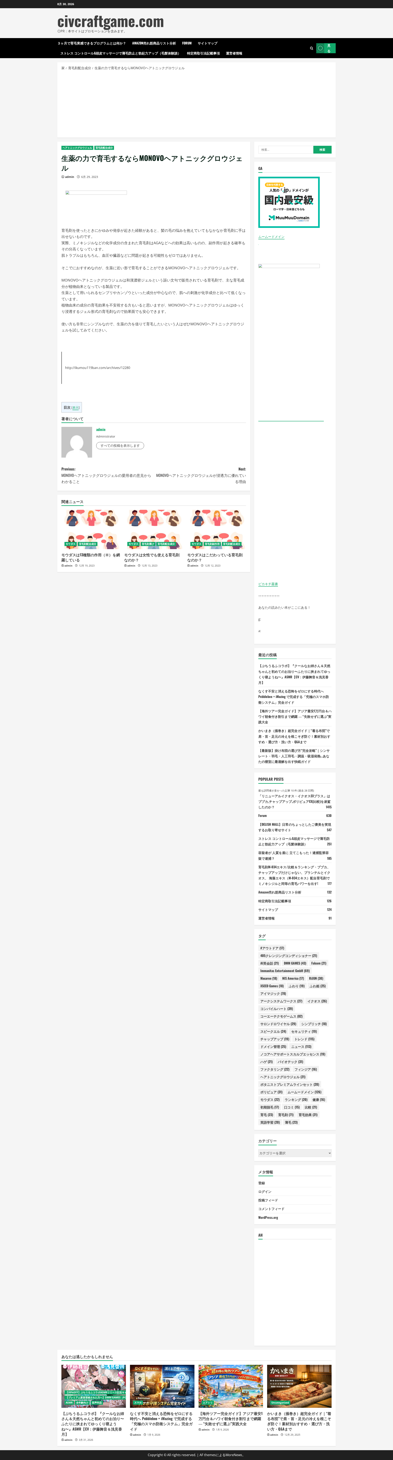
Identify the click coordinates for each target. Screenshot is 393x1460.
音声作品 (97, 1402)
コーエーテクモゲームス (281, 1016)
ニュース (301, 1046)
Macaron (268, 978)
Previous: (106, 475)
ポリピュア (271, 1091)
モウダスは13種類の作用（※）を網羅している (90, 557)
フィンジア (306, 1069)
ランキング (296, 1099)
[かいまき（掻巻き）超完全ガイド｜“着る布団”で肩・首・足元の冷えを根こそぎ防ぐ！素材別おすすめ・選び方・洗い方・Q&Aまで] (299, 1386)
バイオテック (290, 1061)
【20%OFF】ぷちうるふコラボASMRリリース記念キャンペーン (101, 1392)
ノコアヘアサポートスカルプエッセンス (292, 1054)
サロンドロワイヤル (278, 1023)
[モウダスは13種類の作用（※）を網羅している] (90, 529)
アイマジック (273, 993)
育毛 (266, 1114)
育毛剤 (286, 1114)
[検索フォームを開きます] (311, 48)
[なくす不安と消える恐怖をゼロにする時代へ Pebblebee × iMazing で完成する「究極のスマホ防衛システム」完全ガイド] (162, 1386)
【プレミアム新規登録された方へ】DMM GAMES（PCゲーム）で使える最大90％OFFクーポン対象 (121, 1397)
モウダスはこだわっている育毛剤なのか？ (215, 557)
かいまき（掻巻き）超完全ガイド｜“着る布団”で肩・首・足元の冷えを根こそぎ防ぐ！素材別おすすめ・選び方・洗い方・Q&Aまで (294, 736)
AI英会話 (269, 963)
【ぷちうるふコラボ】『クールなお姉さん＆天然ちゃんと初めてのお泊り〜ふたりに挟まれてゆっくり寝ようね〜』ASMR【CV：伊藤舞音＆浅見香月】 (92, 1424)
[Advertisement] (196, 103)
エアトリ (208, 1402)
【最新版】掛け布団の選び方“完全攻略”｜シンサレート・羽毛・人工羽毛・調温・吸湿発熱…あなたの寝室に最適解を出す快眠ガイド (294, 756)
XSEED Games (272, 985)
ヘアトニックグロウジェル (77, 147)
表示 (75, 407)
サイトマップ (207, 43)
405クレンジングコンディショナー (288, 955)
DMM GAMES (295, 963)
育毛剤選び (148, 544)
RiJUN (316, 978)
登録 (261, 1182)
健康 (319, 1099)
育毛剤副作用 (212, 544)
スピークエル (273, 1031)
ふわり (297, 985)
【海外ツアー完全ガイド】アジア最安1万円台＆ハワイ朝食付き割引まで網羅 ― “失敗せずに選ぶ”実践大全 (295, 716)
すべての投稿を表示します (120, 445)
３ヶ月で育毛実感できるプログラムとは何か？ (91, 43)
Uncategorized (280, 1402)
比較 (311, 1107)
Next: (201, 475)
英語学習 (270, 1122)
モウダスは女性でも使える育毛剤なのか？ (152, 557)
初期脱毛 (269, 1107)
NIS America (293, 978)
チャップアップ (274, 1038)
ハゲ (266, 1061)
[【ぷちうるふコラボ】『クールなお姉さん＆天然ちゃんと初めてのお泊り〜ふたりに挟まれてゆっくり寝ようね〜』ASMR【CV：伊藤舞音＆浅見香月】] (93, 1386)
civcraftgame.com (110, 20)
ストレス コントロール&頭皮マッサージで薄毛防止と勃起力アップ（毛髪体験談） (120, 53)
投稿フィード (268, 1200)
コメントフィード (271, 1208)
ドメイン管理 (273, 1046)
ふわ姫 (318, 985)
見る (329, 48)
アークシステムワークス (281, 1001)
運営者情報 (234, 53)
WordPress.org (268, 1217)
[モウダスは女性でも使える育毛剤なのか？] (153, 529)
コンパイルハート (276, 1008)
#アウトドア (272, 947)
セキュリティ (304, 1031)
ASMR (69, 1402)
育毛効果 (308, 1114)
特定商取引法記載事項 (203, 53)
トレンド (304, 1038)
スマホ (138, 1402)
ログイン (264, 1191)
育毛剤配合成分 (104, 147)
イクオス (317, 1001)
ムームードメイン (271, 236)
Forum (187, 43)
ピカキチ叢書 (268, 584)
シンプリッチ (314, 1023)
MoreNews (234, 1455)
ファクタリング (274, 1069)
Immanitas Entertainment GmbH (285, 970)
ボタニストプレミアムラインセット (289, 1084)
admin (69, 177)
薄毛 (291, 1122)
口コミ (292, 1107)
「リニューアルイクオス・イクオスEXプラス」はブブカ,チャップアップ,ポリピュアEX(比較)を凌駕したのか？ (294, 801)
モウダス (71, 544)
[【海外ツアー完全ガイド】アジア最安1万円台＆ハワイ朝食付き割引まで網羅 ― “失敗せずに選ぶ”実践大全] (231, 1386)
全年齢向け (82, 1402)
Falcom (318, 963)
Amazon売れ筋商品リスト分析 (154, 43)
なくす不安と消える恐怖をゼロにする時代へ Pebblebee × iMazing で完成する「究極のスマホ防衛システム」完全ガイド (293, 697)
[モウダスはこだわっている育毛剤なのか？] (216, 529)
